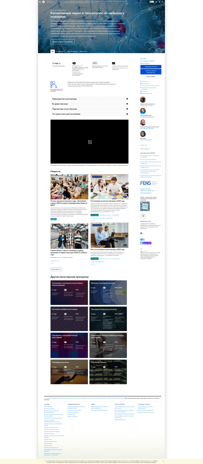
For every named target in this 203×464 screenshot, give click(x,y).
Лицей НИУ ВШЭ (48, 406)
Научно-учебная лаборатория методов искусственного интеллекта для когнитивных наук (149, 171)
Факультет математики (49, 433)
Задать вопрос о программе (63, 42)
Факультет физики (48, 443)
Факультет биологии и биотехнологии (53, 418)
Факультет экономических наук (51, 447)
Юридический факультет (120, 419)
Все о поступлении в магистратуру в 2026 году (107, 249)
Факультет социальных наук (50, 441)
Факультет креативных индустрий (51, 431)
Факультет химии (48, 445)
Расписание (144, 91)
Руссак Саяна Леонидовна (146, 139)
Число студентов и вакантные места (150, 85)
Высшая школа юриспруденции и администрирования (51, 411)
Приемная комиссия (151, 66)
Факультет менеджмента (73, 412)
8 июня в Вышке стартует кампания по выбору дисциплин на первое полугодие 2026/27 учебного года (69, 252)
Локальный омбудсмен (146, 193)
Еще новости (56, 269)
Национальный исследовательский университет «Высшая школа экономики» (62, 398)
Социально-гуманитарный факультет (99, 410)
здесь (127, 461)
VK (143, 233)
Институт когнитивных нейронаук (148, 159)
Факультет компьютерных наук (51, 429)
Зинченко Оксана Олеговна (146, 105)
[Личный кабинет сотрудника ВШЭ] (159, 2)
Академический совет (147, 93)
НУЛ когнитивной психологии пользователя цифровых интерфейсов (150, 176)
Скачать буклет (151, 76)
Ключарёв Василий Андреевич (147, 117)
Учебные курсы (145, 81)
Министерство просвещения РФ (145, 410)
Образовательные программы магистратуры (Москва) (93, 398)
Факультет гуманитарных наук (50, 427)
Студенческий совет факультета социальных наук (147, 189)
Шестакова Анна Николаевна (147, 128)
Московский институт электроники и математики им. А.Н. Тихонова (52, 454)
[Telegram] (143, 239)
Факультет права (48, 439)
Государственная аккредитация (120, 66)
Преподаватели (146, 83)
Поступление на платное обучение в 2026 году (108, 201)
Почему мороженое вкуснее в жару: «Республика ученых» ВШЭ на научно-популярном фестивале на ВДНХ (69, 203)
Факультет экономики (72, 416)
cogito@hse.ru (147, 148)
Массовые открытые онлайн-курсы (146, 412)
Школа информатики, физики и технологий (124, 414)
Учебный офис (143, 145)
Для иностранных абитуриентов (151, 71)
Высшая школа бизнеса (49, 408)
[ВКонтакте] (141, 239)
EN (152, 1)
